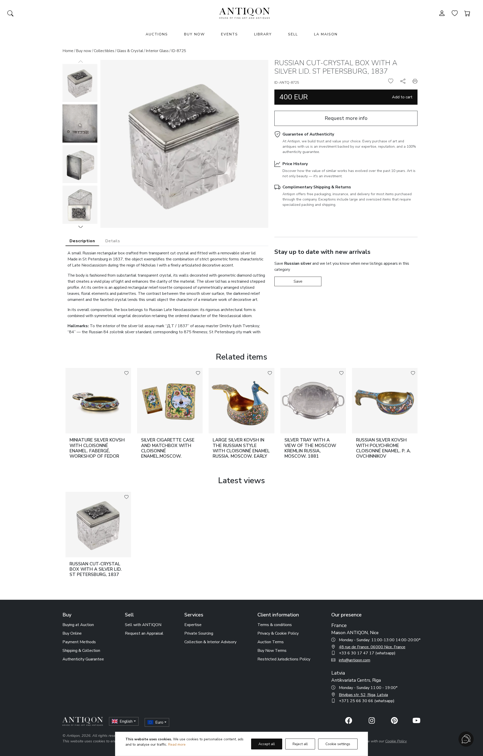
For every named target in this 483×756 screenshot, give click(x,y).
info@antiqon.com (354, 660)
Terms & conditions (274, 625)
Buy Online (72, 633)
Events (229, 34)
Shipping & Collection (81, 650)
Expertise (193, 625)
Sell (293, 34)
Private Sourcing (198, 633)
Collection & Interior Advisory (210, 642)
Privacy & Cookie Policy (278, 633)
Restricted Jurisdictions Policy (283, 659)
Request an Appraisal (144, 633)
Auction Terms (270, 642)
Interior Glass (157, 50)
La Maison (326, 34)
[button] (80, 226)
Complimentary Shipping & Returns (316, 187)
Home (67, 50)
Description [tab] (82, 241)
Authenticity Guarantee (83, 659)
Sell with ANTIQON (143, 625)
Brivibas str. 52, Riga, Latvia (363, 695)
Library (263, 34)
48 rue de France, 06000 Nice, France (372, 647)
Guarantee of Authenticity (308, 134)
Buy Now (194, 34)
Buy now (83, 50)
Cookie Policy (396, 741)
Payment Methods (79, 642)
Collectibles (104, 50)
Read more (177, 744)
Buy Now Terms (272, 650)
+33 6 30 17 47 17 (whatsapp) (367, 653)
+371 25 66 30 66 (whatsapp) (366, 701)
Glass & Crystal (130, 50)
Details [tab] (112, 241)
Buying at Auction (78, 625)
